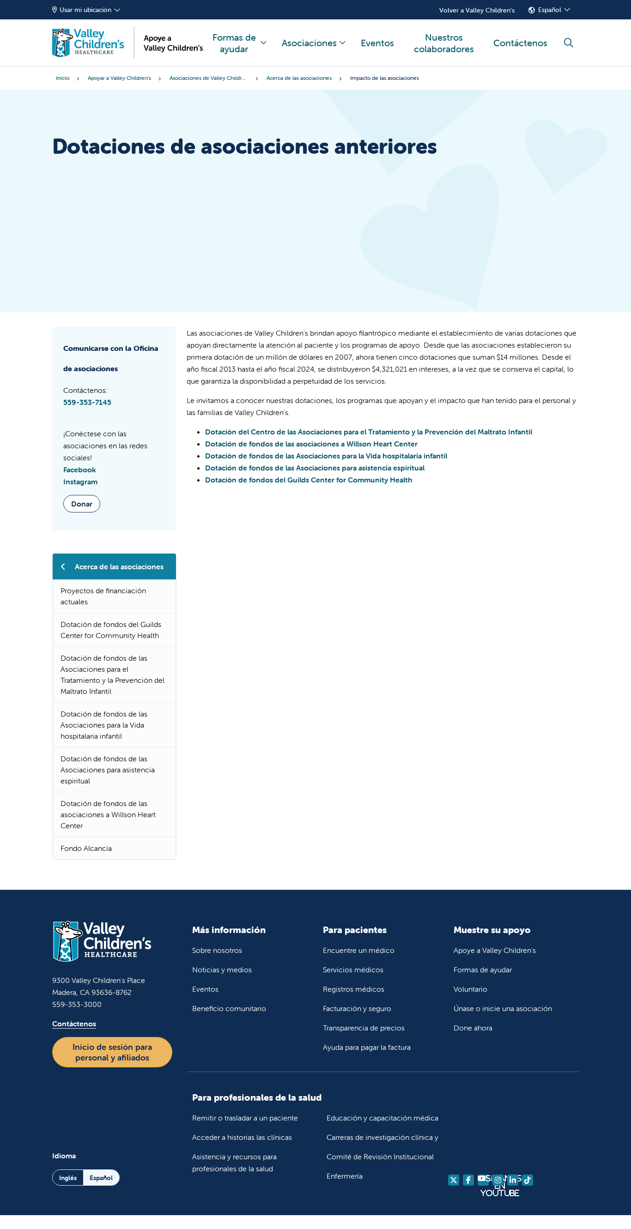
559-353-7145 (87, 402)
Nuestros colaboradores (444, 42)
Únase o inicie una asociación (503, 1008)
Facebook (79, 469)
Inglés (68, 1178)
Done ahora (473, 1027)
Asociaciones (309, 42)
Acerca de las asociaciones (119, 566)
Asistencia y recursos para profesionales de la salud (234, 1162)
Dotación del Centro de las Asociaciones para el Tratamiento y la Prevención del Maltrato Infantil (368, 431)
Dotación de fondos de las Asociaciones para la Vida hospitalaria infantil (104, 725)
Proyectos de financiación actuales (103, 596)
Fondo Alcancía (86, 848)
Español (549, 10)
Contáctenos (520, 42)
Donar (81, 503)
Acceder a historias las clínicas (242, 1137)
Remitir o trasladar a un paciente (245, 1117)
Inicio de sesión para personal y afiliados (112, 1052)
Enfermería (345, 1176)
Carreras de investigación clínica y (382, 1137)
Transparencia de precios (364, 1027)
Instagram (80, 481)
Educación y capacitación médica (382, 1117)
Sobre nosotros (217, 950)
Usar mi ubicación (85, 9)
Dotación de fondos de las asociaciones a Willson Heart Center (108, 814)
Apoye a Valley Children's (495, 950)
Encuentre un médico (358, 950)
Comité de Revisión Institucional (380, 1156)
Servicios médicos (353, 969)
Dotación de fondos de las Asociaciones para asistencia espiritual (108, 769)
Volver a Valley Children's (477, 10)
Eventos (377, 42)
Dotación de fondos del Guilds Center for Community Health (111, 630)
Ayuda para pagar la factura (367, 1047)
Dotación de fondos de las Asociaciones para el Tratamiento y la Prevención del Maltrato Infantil (112, 674)
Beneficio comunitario (229, 1008)
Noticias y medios (222, 969)
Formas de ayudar (234, 42)
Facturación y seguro (357, 1008)
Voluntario (470, 989)
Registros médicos (353, 989)
